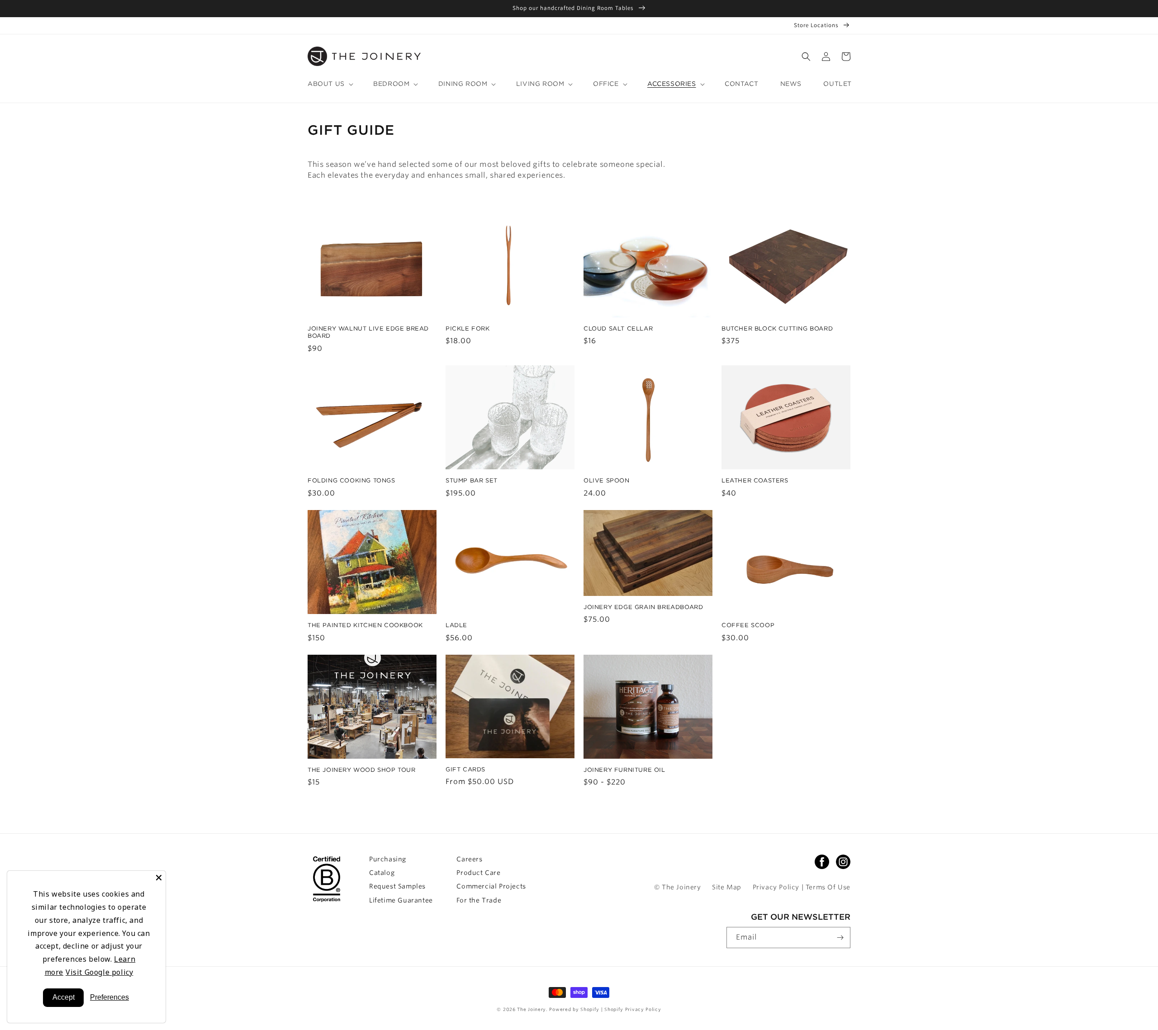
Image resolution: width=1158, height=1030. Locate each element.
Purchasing (387, 859)
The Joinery (531, 1009)
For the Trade (478, 900)
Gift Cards (465, 769)
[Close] (158, 877)
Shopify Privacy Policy (632, 1009)
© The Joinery (677, 887)
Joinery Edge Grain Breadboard (643, 607)
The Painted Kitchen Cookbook (365, 625)
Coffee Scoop (747, 625)
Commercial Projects (491, 886)
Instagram (843, 862)
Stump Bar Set (472, 480)
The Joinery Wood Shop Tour (362, 769)
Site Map (726, 887)
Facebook (822, 862)
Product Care (478, 872)
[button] (806, 56)
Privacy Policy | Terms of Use (801, 887)
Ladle (456, 625)
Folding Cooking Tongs (351, 480)
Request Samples (397, 886)
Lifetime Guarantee (401, 900)
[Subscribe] (840, 937)
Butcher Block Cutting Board (777, 328)
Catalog (381, 872)
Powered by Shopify (575, 1009)
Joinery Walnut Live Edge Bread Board (368, 332)
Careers (469, 859)
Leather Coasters (754, 480)
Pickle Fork (468, 328)
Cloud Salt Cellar (618, 328)
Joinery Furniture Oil (624, 769)
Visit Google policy (99, 972)
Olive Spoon (607, 480)
